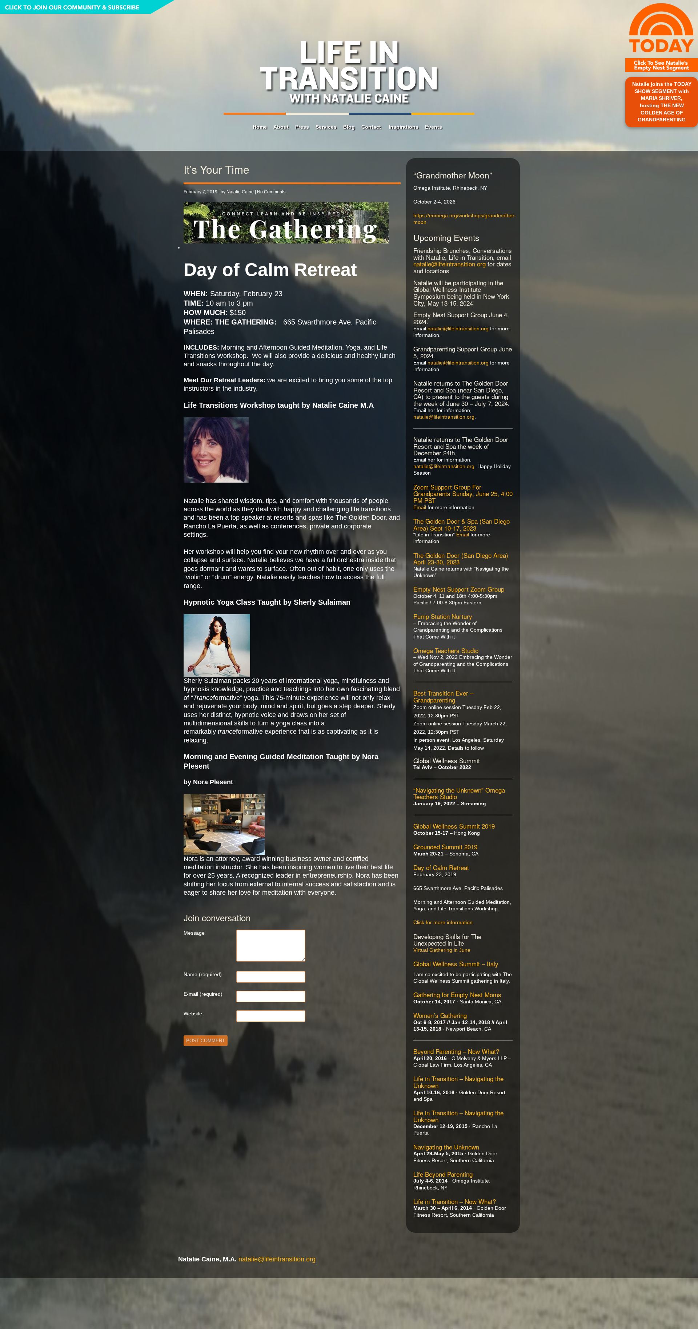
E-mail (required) (203, 994)
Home (260, 127)
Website (193, 1013)
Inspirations (403, 127)
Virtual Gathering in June (441, 950)
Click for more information (443, 922)
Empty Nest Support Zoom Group (458, 588)
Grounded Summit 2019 (445, 846)
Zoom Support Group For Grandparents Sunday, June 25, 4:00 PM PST (463, 493)
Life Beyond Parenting (443, 1174)
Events (433, 127)
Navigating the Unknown (446, 1146)
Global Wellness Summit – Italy (455, 963)
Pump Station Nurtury (442, 616)
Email (419, 507)
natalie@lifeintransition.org (449, 263)
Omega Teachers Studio (445, 650)
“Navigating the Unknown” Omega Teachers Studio (459, 793)
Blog (349, 127)
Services (326, 127)
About (281, 127)
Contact (371, 127)
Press (302, 127)
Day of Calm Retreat (441, 867)
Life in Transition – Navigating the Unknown (458, 1082)
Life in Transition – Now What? (454, 1201)
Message (194, 933)
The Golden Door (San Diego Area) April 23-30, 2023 (460, 559)
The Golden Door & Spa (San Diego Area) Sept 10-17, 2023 (461, 524)
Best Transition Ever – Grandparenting (443, 696)
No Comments (271, 191)
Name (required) (203, 974)
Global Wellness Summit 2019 (454, 825)
